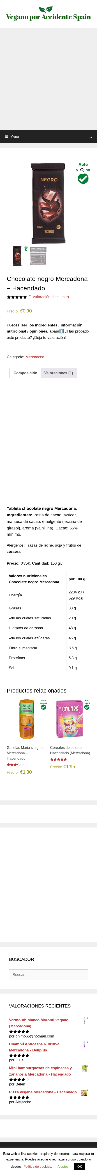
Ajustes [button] (63, 1166)
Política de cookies (37, 1166)
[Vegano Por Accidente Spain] (48, 14)
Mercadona (34, 357)
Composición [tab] (25, 373)
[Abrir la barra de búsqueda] (90, 136)
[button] (82, 170)
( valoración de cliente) (48, 297)
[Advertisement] (48, 79)
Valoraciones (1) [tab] (58, 373)
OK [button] (79, 1166)
